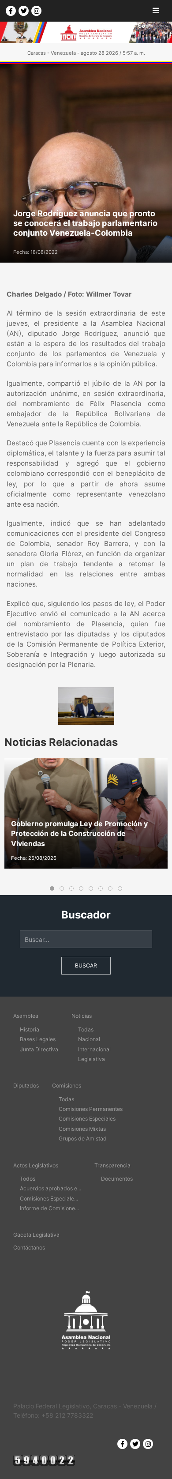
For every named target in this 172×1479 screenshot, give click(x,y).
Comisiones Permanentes (91, 1109)
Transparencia (112, 1165)
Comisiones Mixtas (82, 1128)
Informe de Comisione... (49, 1208)
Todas (85, 1029)
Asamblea (25, 1015)
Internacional (94, 1049)
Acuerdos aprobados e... (50, 1188)
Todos (27, 1178)
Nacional (89, 1039)
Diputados (26, 1085)
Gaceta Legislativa (36, 1234)
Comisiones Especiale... (49, 1198)
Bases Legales (38, 1039)
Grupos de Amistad (83, 1138)
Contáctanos (29, 1247)
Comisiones (66, 1085)
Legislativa (91, 1059)
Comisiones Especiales (87, 1118)
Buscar (86, 965)
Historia (29, 1029)
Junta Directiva (39, 1049)
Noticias (81, 1015)
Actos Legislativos (35, 1165)
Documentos (117, 1178)
